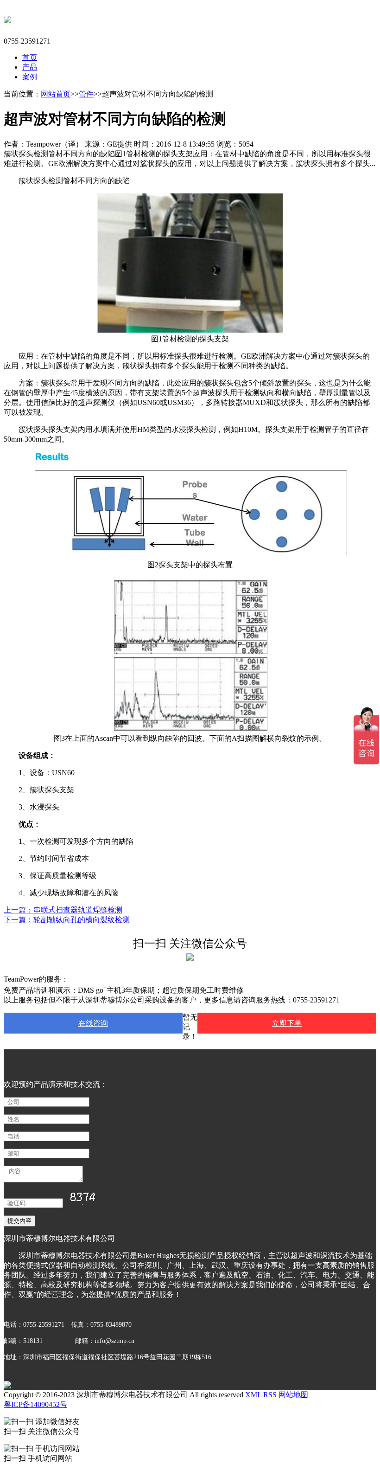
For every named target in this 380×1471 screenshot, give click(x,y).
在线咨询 (93, 1023)
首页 (29, 57)
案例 (29, 77)
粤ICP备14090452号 (35, 1404)
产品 (29, 67)
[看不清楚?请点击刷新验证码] (82, 1198)
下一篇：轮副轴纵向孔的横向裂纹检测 (67, 920)
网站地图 (293, 1395)
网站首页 (55, 94)
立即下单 (287, 1023)
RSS (270, 1395)
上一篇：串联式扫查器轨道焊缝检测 (63, 910)
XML (253, 1395)
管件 (86, 94)
